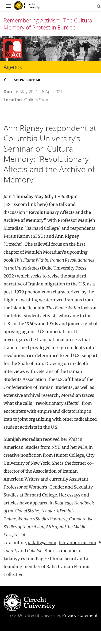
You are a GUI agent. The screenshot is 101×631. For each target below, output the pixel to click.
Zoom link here (30, 204)
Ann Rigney (67, 236)
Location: (13, 99)
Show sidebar (27, 79)
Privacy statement (79, 615)
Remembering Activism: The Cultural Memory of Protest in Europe (48, 23)
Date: (9, 91)
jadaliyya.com (42, 542)
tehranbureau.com (77, 542)
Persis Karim (17, 236)
